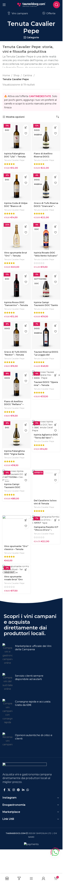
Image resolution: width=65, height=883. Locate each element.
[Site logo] (31, 4)
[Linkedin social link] (23, 789)
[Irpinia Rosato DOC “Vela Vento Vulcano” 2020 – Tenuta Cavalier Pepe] (46, 236)
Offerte (51, 13)
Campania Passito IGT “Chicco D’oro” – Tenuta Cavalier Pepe (46, 530)
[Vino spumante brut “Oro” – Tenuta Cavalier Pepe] (16, 236)
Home (6, 75)
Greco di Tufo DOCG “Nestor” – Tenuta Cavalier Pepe (15, 355)
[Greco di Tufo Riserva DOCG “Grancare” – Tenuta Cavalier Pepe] (46, 186)
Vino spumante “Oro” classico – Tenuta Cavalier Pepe (16, 549)
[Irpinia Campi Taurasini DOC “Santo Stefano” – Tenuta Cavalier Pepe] (46, 286)
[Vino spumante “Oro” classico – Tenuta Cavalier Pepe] (16, 529)
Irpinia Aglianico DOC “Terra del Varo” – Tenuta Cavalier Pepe (46, 437)
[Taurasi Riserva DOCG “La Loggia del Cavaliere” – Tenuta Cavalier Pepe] (46, 335)
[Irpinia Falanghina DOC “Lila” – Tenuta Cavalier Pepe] (16, 137)
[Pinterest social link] (18, 789)
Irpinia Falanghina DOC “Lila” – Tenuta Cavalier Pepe (15, 156)
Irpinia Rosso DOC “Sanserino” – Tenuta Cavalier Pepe (16, 305)
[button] (26, 127)
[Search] (56, 4)
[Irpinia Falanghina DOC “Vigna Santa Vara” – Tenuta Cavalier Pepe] (16, 434)
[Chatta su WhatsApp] (55, 852)
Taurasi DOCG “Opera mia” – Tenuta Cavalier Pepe (46, 385)
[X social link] (8, 789)
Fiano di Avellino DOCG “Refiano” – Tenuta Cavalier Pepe (16, 404)
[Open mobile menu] (4, 4)
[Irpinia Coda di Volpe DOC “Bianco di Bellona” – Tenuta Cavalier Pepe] (16, 186)
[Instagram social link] (13, 789)
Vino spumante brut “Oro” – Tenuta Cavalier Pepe (15, 255)
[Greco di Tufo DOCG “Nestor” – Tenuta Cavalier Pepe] (16, 335)
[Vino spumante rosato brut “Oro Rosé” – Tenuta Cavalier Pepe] (16, 569)
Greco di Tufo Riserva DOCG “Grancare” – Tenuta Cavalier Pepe (46, 206)
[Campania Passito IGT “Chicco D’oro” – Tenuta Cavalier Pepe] (46, 519)
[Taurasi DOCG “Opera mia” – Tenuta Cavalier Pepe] (46, 375)
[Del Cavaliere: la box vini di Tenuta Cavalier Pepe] (46, 484)
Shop (17, 75)
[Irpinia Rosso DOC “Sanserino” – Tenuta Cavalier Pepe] (16, 286)
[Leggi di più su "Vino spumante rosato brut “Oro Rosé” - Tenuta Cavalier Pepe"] (26, 569)
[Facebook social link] (4, 789)
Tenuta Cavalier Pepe (14, 160)
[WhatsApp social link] (27, 789)
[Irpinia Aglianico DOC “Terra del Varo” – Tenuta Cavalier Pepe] (46, 426)
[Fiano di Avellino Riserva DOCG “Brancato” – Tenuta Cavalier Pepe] (46, 137)
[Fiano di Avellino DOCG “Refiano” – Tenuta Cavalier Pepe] (16, 385)
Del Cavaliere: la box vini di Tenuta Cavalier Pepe (45, 503)
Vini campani (19, 13)
